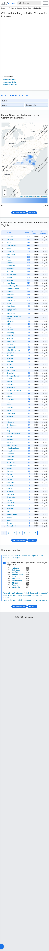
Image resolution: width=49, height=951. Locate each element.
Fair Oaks (10, 240)
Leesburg (10, 280)
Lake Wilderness (12, 514)
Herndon (9, 468)
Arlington (10, 237)
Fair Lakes (10, 321)
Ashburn (9, 396)
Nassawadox (11, 497)
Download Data (20, 213)
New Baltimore (11, 425)
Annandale (10, 454)
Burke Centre (11, 503)
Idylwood (10, 359)
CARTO (38, 196)
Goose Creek (11, 451)
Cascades (10, 379)
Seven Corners (11, 283)
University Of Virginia (14, 390)
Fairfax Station (12, 445)
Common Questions (10, 85)
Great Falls (10, 483)
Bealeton (9, 517)
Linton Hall (10, 373)
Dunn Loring (11, 300)
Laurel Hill (10, 364)
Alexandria (10, 251)
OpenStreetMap (30, 196)
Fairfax (9, 324)
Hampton (10, 523)
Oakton (9, 248)
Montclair (10, 471)
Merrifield (10, 344)
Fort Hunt (10, 480)
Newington (10, 436)
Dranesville (10, 506)
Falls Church (11, 314)
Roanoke (9, 500)
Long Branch (11, 462)
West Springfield (12, 286)
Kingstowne (11, 413)
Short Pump (11, 370)
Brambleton (10, 294)
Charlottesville (11, 347)
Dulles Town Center (13, 448)
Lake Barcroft (11, 509)
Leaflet (21, 196)
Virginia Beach (11, 245)
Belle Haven (10, 399)
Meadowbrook (11, 526)
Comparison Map (9, 80)
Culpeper (10, 327)
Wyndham (10, 330)
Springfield (10, 353)
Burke (8, 402)
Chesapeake (11, 266)
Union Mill (10, 488)
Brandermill (10, 361)
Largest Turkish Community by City (29, 8)
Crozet (9, 419)
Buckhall (9, 405)
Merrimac (10, 393)
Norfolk (9, 243)
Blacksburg (10, 333)
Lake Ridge (10, 269)
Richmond (10, 277)
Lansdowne (10, 491)
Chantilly (10, 292)
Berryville (10, 485)
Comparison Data (9, 82)
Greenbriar (10, 297)
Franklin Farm (11, 341)
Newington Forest (13, 376)
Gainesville (10, 335)
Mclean (9, 257)
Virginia (11, 8)
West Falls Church (13, 289)
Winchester (10, 477)
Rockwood (10, 460)
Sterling (9, 474)
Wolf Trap (10, 416)
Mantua (9, 428)
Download (43, 120)
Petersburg (10, 422)
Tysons (9, 260)
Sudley (9, 410)
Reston (9, 303)
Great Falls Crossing (13, 434)
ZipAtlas (44, 196)
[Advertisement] (24, 47)
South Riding (11, 254)
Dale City (10, 408)
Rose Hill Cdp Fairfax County (14, 317)
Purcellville (10, 457)
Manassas (10, 356)
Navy (8, 431)
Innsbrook (10, 439)
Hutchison (10, 367)
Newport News (11, 274)
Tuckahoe (10, 271)
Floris (8, 511)
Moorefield (10, 494)
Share (33, 213)
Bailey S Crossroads (13, 350)
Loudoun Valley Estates (12, 310)
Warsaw (9, 520)
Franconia (10, 382)
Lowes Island (11, 387)
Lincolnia (10, 338)
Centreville (10, 263)
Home (3, 8)
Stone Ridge (11, 306)
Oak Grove (10, 442)
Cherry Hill (10, 385)
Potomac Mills (11, 465)
